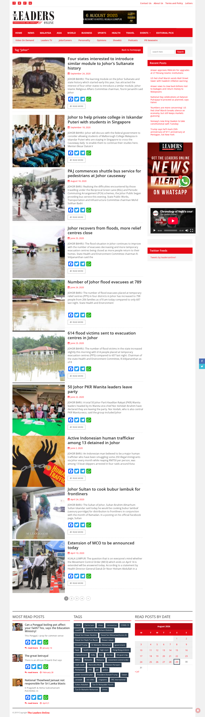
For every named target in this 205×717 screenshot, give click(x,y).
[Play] (154, 230)
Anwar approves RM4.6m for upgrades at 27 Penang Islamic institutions (170, 71)
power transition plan (84, 674)
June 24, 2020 (77, 287)
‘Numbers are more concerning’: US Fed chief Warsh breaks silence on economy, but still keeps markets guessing (168, 111)
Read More (78, 106)
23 (186, 656)
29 (177, 661)
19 (157, 656)
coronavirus (112, 625)
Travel (130, 32)
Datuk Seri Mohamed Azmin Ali (114, 635)
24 (141, 661)
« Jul (137, 671)
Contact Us (145, 3)
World (71, 32)
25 (150, 661)
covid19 (78, 630)
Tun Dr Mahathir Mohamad (86, 689)
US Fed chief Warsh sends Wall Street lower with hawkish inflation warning (169, 79)
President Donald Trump (107, 674)
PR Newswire (151, 40)
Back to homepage (131, 50)
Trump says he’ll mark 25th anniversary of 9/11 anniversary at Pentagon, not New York (168, 132)
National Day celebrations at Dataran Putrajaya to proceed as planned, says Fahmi (170, 100)
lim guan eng (122, 655)
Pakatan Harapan (113, 664)
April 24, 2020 (77, 499)
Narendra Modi (95, 664)
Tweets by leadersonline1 (163, 257)
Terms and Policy (174, 3)
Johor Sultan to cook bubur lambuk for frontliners (104, 491)
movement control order (118, 660)
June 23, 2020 (77, 343)
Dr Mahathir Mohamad (101, 645)
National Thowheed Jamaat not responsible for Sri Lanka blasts (45, 681)
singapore (102, 679)
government (120, 645)
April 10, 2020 (77, 553)
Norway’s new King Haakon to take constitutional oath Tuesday (168, 122)
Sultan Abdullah (81, 684)
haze (77, 650)
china (100, 625)
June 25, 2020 (77, 238)
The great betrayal (36, 655)
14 (170, 650)
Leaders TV (46, 40)
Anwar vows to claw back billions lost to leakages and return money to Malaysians (169, 89)
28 (170, 661)
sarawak (78, 679)
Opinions (101, 40)
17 (141, 656)
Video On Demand (24, 40)
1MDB (77, 625)
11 (150, 650)
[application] (173, 220)
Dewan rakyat (107, 640)
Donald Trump (81, 645)
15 (177, 650)
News (31, 32)
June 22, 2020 (77, 397)
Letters (189, 3)
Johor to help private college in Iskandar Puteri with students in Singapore (105, 119)
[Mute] (186, 230)
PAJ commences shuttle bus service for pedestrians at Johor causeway (104, 173)
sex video (90, 679)
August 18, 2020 (78, 181)
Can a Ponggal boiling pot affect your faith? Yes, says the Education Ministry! (47, 628)
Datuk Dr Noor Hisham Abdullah (99, 630)
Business (86, 32)
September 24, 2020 (80, 73)
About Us (158, 3)
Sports (102, 32)
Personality (84, 40)
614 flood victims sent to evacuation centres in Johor (102, 335)
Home (18, 32)
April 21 (46, 703)
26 (157, 661)
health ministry (89, 650)
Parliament (79, 669)
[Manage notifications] (198, 710)
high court (104, 650)
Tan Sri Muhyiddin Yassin (102, 684)
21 (170, 656)
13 (164, 650)
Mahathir (88, 660)
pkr (97, 669)
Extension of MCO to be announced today (101, 545)
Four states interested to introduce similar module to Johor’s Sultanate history (101, 63)
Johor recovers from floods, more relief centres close (104, 230)
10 (141, 650)
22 (177, 656)
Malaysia (45, 32)
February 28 (48, 672)
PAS (90, 669)
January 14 (47, 648)
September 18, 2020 (80, 127)
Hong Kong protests (121, 650)
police (105, 669)
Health (116, 32)
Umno (104, 689)
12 (157, 650)
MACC (77, 660)
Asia (59, 32)
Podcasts (133, 40)
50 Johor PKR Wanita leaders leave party (100, 389)
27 (164, 661)
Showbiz (117, 40)
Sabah (124, 674)
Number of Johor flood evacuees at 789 (104, 282)
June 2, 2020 (77, 448)
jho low (110, 655)
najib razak (79, 664)
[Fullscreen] (191, 230)
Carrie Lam (89, 625)
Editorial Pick (165, 32)
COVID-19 (125, 625)
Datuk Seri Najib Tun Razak (86, 640)
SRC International (118, 679)
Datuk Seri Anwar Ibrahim (86, 635)
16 (186, 650)
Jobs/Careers (65, 40)
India (93, 655)
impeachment (81, 655)
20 (164, 656)
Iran (100, 655)
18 (150, 656)
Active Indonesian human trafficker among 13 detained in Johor (101, 440)
